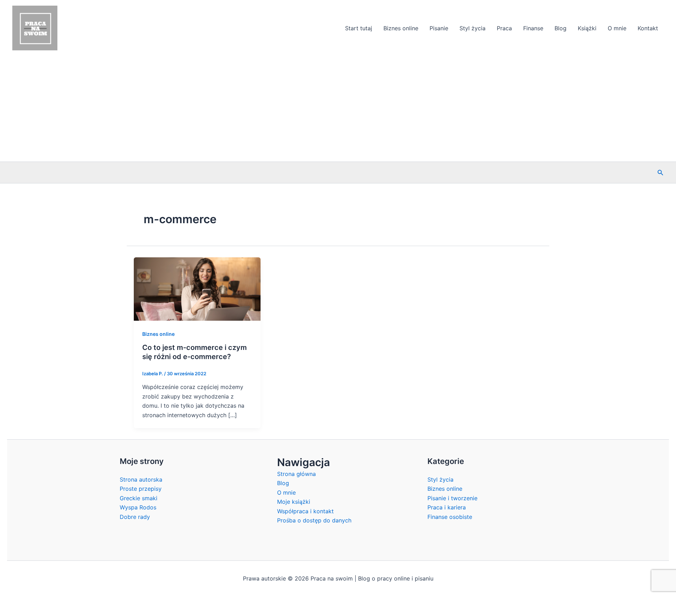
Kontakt (648, 28)
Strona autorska (141, 479)
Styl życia (472, 28)
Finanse (533, 28)
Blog (561, 28)
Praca (504, 28)
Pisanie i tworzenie (452, 498)
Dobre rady (135, 516)
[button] (660, 172)
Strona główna (296, 473)
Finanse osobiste (449, 516)
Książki (587, 28)
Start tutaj (358, 28)
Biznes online (400, 28)
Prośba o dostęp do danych (314, 520)
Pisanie (439, 28)
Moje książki (293, 501)
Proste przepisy (141, 488)
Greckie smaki (138, 498)
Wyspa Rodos (138, 507)
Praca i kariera (446, 507)
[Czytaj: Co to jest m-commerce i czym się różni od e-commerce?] (197, 288)
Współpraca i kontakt (305, 511)
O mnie (617, 28)
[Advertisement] (338, 108)
